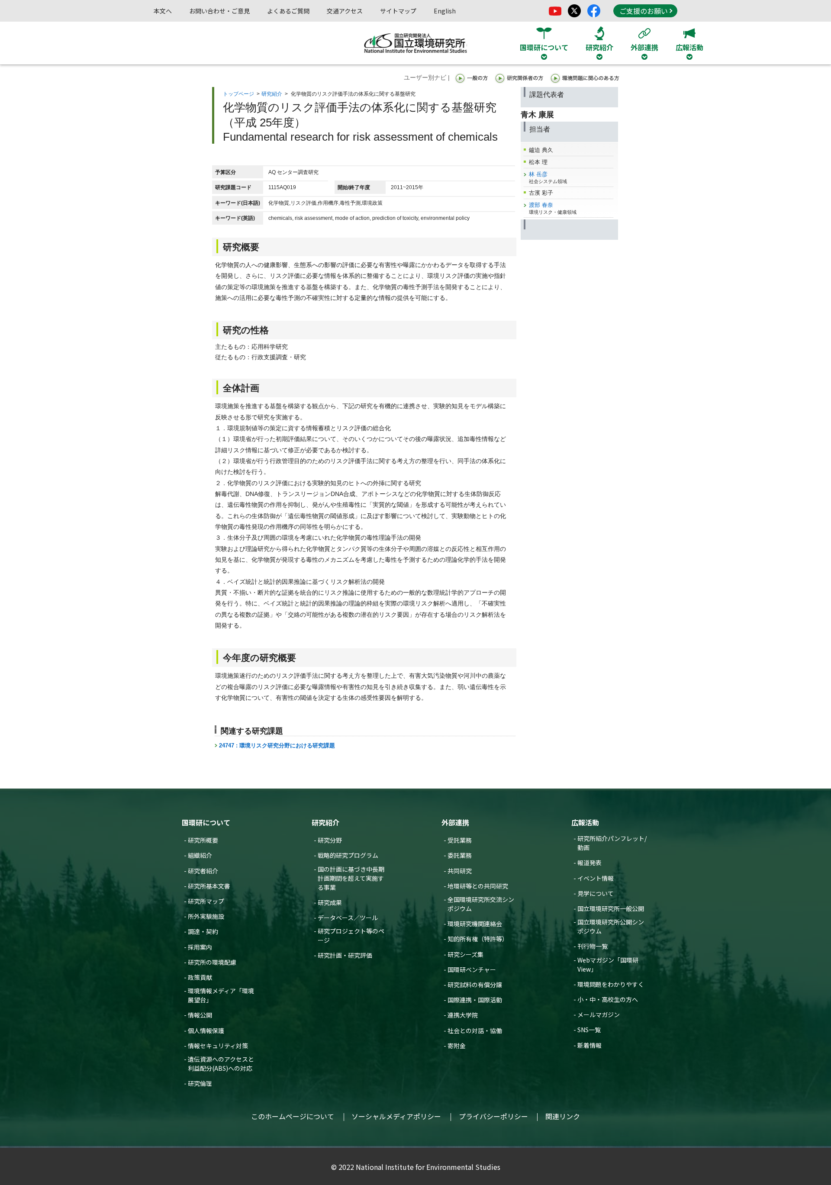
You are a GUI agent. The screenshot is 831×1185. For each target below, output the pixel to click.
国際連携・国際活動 (475, 999)
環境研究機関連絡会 (475, 923)
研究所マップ (206, 901)
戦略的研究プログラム (348, 855)
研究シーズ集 (465, 954)
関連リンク (562, 1116)
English (445, 10)
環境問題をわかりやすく (610, 984)
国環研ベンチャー (472, 969)
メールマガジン (598, 1014)
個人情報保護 (206, 1030)
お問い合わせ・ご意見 (219, 10)
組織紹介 (200, 855)
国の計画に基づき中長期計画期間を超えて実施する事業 (351, 878)
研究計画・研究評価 (345, 955)
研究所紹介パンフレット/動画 (612, 843)
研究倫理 (200, 1083)
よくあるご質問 (288, 10)
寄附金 (457, 1045)
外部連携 (455, 822)
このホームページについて (292, 1116)
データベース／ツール (348, 917)
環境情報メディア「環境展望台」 (221, 995)
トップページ (238, 94)
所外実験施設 (206, 916)
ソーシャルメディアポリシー (396, 1116)
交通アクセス (345, 10)
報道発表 (589, 862)
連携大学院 (463, 1015)
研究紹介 (271, 94)
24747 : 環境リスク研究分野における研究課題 (277, 745)
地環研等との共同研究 (478, 886)
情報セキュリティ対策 (218, 1045)
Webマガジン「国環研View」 (607, 964)
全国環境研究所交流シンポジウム (481, 904)
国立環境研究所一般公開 (610, 908)
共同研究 (460, 870)
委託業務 (460, 855)
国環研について (206, 822)
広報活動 (585, 822)
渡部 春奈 (541, 205)
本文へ (163, 10)
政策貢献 (200, 977)
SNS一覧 (589, 1029)
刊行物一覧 (592, 946)
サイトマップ (398, 10)
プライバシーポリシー (493, 1116)
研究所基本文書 (209, 886)
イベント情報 (595, 878)
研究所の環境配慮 (212, 962)
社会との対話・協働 (475, 1030)
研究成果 (330, 902)
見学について (595, 893)
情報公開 (200, 1015)
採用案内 (200, 947)
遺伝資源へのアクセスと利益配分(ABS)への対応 (221, 1063)
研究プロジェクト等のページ (351, 935)
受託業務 (460, 840)
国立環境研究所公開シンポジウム (610, 926)
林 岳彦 (538, 174)
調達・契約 (203, 931)
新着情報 (589, 1045)
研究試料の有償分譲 (475, 984)
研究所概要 (203, 840)
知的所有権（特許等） (478, 938)
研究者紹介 (203, 870)
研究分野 (330, 840)
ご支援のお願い (643, 11)
